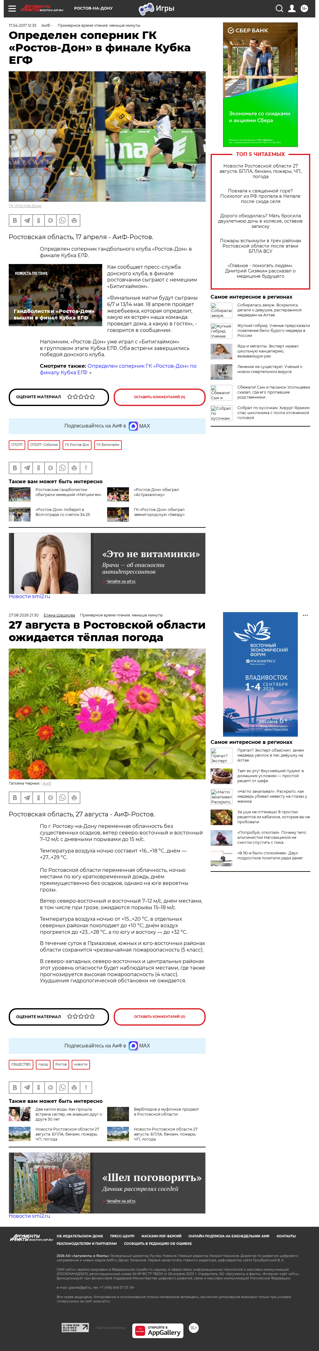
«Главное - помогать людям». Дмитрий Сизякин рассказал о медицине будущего (260, 271)
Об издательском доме (80, 1236)
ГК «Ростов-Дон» (25, 205)
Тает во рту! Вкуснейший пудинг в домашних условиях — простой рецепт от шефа (270, 775)
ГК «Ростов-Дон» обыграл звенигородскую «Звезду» (159, 512)
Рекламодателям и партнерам (87, 1244)
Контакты (286, 1236)
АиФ (47, 783)
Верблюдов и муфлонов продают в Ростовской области (166, 1112)
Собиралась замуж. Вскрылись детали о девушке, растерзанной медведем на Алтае (269, 310)
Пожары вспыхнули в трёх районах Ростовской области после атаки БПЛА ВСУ (260, 246)
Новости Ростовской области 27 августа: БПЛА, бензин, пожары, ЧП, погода (261, 171)
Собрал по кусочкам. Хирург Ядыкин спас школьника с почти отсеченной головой (273, 412)
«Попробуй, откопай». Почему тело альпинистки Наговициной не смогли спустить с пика (271, 837)
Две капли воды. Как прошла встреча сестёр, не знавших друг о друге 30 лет (69, 1114)
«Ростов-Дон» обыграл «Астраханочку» (156, 492)
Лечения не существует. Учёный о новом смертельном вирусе (269, 369)
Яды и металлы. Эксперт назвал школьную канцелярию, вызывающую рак (268, 351)
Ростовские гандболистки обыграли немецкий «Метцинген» (69, 492)
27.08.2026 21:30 (24, 615)
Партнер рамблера (110, 1328)
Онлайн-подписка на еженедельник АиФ (228, 1236)
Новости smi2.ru (29, 596)
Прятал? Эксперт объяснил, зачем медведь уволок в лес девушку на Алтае (270, 755)
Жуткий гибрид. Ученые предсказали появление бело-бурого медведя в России (273, 330)
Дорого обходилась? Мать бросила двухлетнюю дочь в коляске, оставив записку (260, 221)
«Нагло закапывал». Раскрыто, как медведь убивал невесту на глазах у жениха (272, 796)
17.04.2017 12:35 (22, 25)
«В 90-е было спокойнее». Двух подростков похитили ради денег (270, 855)
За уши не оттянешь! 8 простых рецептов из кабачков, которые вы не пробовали (273, 817)
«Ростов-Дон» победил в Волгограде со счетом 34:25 (63, 512)
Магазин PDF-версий (161, 1236)
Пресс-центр (122, 1236)
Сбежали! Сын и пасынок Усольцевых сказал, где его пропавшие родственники (273, 392)
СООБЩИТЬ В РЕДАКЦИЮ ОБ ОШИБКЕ (158, 1244)
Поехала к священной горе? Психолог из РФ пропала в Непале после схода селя (260, 196)
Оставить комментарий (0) (159, 397)
